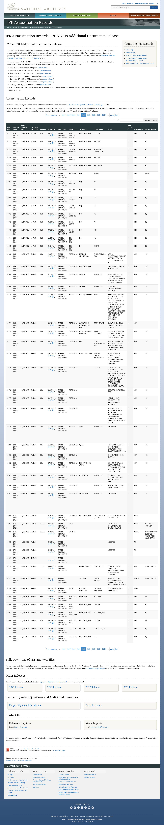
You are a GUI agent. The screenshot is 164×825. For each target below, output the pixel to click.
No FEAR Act (103, 816)
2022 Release (92, 687)
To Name (82, 129)
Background (130, 53)
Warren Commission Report (136, 55)
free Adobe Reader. (31, 749)
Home (9, 27)
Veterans (36, 787)
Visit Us (113, 15)
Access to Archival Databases (18, 788)
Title (110, 129)
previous (54, 115)
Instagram (78, 807)
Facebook (71, 807)
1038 (73, 115)
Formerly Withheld (34, 128)
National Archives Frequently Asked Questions (68, 778)
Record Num (16, 128)
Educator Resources (82, 15)
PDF (50, 135)
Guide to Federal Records (67, 782)
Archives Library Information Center (17, 791)
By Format (11, 777)
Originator (138, 129)
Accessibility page (59, 750)
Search (154, 7)
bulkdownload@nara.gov (95, 668)
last (116, 115)
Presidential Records (15, 785)
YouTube (85, 807)
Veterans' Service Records (50, 15)
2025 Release (16, 687)
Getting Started (64, 775)
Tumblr (82, 807)
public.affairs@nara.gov (99, 727)
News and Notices (90, 775)
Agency (43, 129)
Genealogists (37, 775)
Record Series (150, 129)
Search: (116, 120)
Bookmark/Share (141, 3)
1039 (78, 115)
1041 (88, 115)
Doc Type (62, 129)
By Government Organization (17, 780)
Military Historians (39, 777)
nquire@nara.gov (21, 727)
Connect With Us (82, 804)
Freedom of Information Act (88, 816)
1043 (99, 115)
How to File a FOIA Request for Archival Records (69, 793)
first (47, 115)
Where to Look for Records (68, 787)
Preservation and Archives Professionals (42, 781)
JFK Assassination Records (39, 27)
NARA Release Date (24, 127)
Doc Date (51, 129)
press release (42, 68)
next (112, 115)
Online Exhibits (12, 795)
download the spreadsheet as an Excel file (85, 105)
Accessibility (63, 816)
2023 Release (54, 687)
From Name (98, 129)
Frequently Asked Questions (25, 705)
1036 (63, 115)
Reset (155, 120)
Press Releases (93, 705)
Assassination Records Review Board (140, 63)
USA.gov (110, 816)
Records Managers (39, 784)
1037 (68, 115)
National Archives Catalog (16, 783)
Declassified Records (66, 784)
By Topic (10, 775)
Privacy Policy (73, 816)
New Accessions (89, 777)
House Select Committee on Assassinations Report (136, 59)
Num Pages (130, 126)
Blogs (89, 807)
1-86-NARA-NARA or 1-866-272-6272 (82, 822)
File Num (72, 129)
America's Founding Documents (144, 15)
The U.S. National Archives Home (36, 6)
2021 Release (131, 687)
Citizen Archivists (127, 3)
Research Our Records (20, 15)
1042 (93, 115)
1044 (104, 115)
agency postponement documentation (55, 682)
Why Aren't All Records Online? (69, 790)
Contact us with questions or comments (19, 761)
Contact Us (153, 3)
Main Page (130, 50)
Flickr (92, 807)
